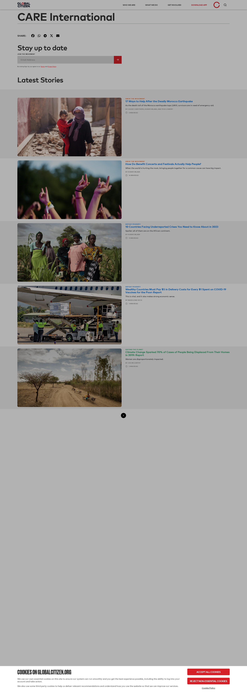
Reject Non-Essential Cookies (208, 681)
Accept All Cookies (208, 671)
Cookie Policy (208, 688)
